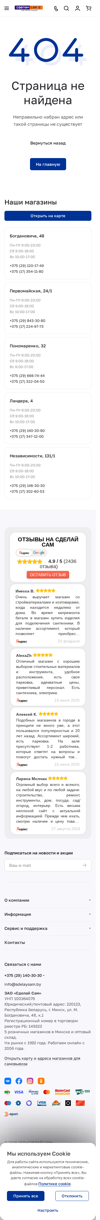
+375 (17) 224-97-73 (27, 326)
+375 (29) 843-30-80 (27, 320)
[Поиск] (66, 8)
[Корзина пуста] (88, 8)
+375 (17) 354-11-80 (26, 271)
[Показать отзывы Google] (39, 552)
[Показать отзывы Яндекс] (24, 552)
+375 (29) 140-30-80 (27, 430)
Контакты (14, 942)
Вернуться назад (48, 142)
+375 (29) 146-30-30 (27, 485)
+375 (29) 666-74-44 (27, 375)
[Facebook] (19, 1081)
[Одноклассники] (41, 1081)
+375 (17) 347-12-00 (27, 436)
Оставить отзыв (48, 575)
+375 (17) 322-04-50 (27, 381)
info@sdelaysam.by (22, 984)
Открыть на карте (48, 215)
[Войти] (77, 8)
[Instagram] (30, 1081)
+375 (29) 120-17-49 (27, 265)
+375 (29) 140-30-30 (23, 975)
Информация (17, 914)
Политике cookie (54, 1183)
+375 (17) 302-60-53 (27, 491)
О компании (16, 900)
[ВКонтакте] (7, 1081)
